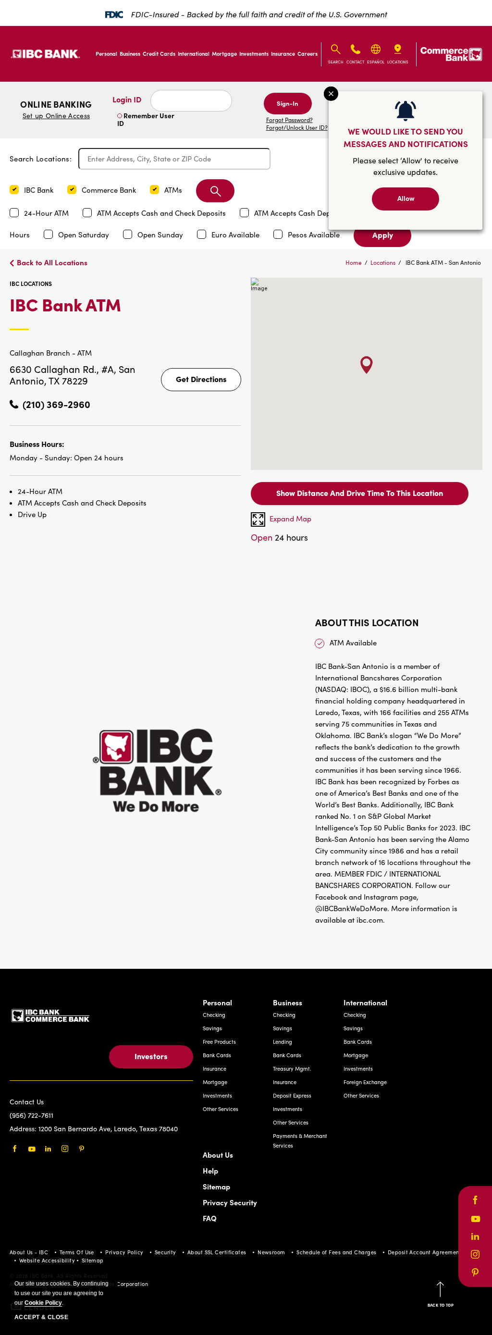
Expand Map (290, 518)
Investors (151, 1056)
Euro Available (236, 234)
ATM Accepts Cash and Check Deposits (162, 213)
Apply (382, 234)
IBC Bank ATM (112, 312)
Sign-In (287, 103)
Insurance (283, 53)
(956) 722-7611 (31, 1115)
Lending (282, 1041)
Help (210, 1170)
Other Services (220, 1108)
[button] (14, 189)
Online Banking (56, 109)
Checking (214, 1014)
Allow (406, 198)
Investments (254, 53)
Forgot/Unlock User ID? (297, 127)
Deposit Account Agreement (424, 1252)
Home (353, 262)
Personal (106, 53)
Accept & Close (41, 1317)
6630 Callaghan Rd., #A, (64, 368)
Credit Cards (159, 53)
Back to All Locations (52, 262)
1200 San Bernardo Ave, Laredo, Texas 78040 (108, 1128)
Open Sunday (161, 234)
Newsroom (271, 1252)
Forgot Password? (289, 120)
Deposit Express (292, 1095)
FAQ (210, 1218)
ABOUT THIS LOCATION (367, 622)
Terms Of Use (77, 1252)
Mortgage (224, 53)
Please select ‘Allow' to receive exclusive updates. (405, 166)
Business (130, 53)
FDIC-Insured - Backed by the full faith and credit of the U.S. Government (259, 14)
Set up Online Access (56, 115)
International (193, 53)
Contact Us (27, 1101)
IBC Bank (39, 190)
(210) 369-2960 (56, 403)
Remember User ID (145, 119)
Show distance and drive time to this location (359, 492)
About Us (218, 1155)
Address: (24, 1128)
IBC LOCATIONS (31, 283)
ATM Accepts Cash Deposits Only (310, 213)
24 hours (279, 537)
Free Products (219, 1041)
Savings (212, 1028)
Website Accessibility (47, 1260)
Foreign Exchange (365, 1082)
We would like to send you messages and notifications (406, 137)
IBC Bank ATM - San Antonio (443, 262)
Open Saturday (84, 234)
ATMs (174, 190)
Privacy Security (230, 1202)
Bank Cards (217, 1055)
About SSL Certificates (216, 1252)
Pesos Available (315, 234)
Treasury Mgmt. (292, 1068)
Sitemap (216, 1186)
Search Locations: (41, 158)
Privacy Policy (124, 1252)
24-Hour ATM (47, 213)
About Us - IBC (29, 1252)
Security (165, 1252)
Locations (382, 262)
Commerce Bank (110, 190)
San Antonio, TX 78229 (72, 374)
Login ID (126, 99)
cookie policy (43, 1302)
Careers (307, 53)
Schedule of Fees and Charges (336, 1252)
